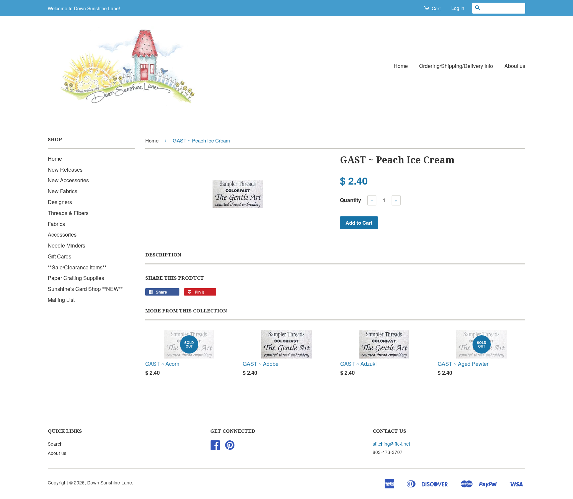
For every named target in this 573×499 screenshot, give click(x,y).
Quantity (350, 200)
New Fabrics (62, 191)
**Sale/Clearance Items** (77, 267)
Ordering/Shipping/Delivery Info (456, 66)
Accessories (62, 234)
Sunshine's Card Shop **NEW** (85, 289)
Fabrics (56, 224)
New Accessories (68, 180)
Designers (60, 202)
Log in (457, 8)
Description (163, 255)
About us (514, 66)
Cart (435, 8)
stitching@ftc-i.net (391, 443)
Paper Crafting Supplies (76, 278)
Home (401, 66)
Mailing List (61, 300)
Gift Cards (59, 256)
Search (55, 443)
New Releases (65, 169)
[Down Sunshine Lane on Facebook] (215, 447)
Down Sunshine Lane (109, 482)
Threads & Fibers (68, 213)
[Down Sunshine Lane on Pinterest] (230, 447)
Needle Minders (66, 245)
